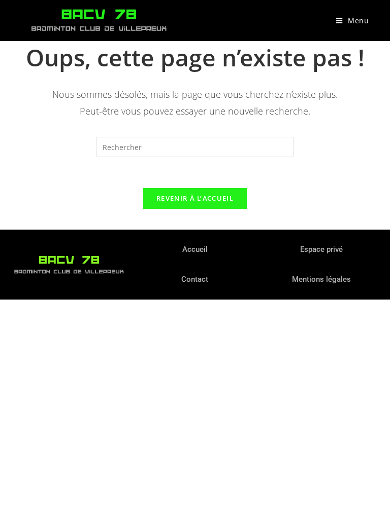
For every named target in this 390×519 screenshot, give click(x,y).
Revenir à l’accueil (195, 198)
